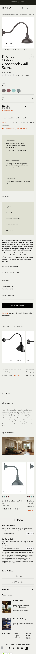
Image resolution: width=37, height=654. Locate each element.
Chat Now (19, 576)
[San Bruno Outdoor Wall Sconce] (13, 342)
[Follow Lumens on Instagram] (17, 648)
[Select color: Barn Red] (8, 496)
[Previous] (3, 2)
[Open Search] (22, 8)
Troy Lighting (6, 372)
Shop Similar (14, 360)
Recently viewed (18, 326)
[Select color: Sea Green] (4, 496)
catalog (24, 623)
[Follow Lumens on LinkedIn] (26, 648)
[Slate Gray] (19, 91)
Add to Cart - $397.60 (17, 305)
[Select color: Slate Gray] (2, 496)
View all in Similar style (9, 394)
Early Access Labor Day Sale (18, 2)
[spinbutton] (25, 107)
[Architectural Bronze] (4, 91)
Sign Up (29, 533)
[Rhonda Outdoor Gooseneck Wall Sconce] (18, 32)
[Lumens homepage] (7, 8)
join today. (22, 607)
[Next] (31, 2)
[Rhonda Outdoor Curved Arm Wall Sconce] (14, 474)
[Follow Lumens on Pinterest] (13, 648)
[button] (8, 75)
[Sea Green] (14, 91)
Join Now (25, 118)
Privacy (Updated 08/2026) (17, 635)
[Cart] (28, 8)
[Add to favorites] (31, 56)
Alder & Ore (7, 72)
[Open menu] (32, 8)
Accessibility (6, 633)
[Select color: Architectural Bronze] (6, 496)
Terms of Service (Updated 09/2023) (28, 636)
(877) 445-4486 (22, 150)
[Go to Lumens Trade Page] (6, 607)
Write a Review (24, 75)
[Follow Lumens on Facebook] (9, 648)
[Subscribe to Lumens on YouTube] (22, 648)
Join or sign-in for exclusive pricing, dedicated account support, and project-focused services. (18, 166)
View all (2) (9, 44)
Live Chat (11, 150)
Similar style (6, 326)
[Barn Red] (9, 91)
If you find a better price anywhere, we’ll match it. (18, 182)
